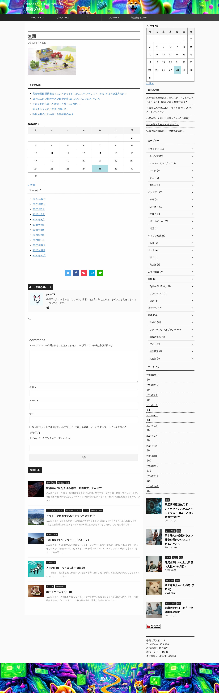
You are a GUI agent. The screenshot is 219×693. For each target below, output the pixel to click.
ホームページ (37, 17)
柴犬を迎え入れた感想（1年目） (50, 109)
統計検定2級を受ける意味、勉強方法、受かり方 (74, 488)
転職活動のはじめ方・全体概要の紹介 (53, 114)
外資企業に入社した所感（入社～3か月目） (56, 103)
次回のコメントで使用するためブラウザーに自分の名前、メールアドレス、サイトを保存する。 (80, 427)
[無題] (92, 273)
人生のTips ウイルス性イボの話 (65, 567)
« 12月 (31, 185)
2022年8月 (39, 219)
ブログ (88, 17)
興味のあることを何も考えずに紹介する (109, 684)
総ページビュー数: (156, 652)
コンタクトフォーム (98, 671)
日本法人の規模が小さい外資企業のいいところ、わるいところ (66, 98)
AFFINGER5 (125, 688)
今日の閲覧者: (153, 640)
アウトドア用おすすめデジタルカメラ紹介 (70, 515)
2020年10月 (39, 255)
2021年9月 (38, 224)
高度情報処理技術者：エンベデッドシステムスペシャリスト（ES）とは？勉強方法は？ (80, 93)
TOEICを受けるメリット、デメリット (68, 540)
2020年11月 (39, 250)
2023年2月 (39, 214)
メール (33, 400)
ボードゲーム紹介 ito (59, 591)
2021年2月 (38, 234)
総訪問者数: (152, 648)
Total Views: (153, 644)
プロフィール (63, 17)
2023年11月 (39, 204)
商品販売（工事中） (140, 17)
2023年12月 (39, 198)
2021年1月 (38, 240)
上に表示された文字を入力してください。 (50, 438)
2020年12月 (39, 245)
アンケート (114, 17)
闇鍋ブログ (35, 9)
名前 (32, 387)
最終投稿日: (152, 655)
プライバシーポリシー (120, 671)
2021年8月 (38, 229)
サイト (32, 413)
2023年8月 (39, 209)
